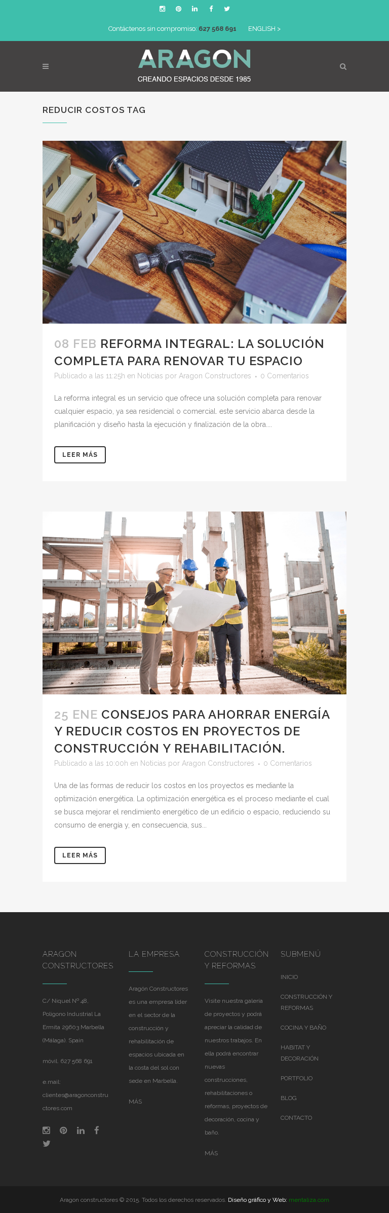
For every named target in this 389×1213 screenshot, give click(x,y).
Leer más (80, 454)
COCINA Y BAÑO (303, 1027)
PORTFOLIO (297, 1078)
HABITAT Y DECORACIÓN (300, 1053)
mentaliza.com (309, 1199)
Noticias (150, 376)
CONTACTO (296, 1117)
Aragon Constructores (215, 376)
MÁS (135, 1101)
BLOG (289, 1098)
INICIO (289, 977)
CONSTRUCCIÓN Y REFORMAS (306, 1002)
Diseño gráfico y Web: (257, 1199)
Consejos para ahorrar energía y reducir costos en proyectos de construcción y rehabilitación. (192, 731)
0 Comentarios (284, 376)
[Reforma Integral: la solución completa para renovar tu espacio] (194, 232)
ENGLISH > (264, 28)
